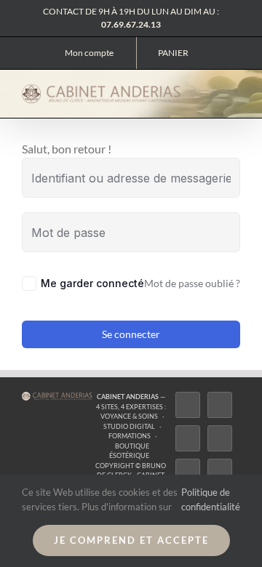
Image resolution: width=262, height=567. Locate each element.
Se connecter (131, 334)
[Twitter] (219, 405)
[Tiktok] (219, 438)
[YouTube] (219, 472)
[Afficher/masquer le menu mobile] (234, 93)
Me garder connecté (92, 283)
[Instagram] (187, 438)
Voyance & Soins (129, 416)
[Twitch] (187, 472)
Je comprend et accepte (131, 540)
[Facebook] (187, 405)
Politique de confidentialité (210, 499)
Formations (129, 436)
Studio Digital (129, 426)
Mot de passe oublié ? (192, 283)
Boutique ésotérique (129, 451)
